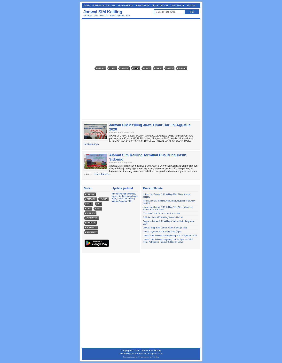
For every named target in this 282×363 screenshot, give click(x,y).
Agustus (91, 213)
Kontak (191, 5)
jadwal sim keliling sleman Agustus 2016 (123, 199)
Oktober (91, 223)
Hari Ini (100, 68)
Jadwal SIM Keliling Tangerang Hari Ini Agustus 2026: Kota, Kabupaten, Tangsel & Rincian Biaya (168, 240)
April (89, 204)
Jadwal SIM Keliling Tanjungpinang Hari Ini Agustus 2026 (170, 235)
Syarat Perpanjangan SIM (99, 5)
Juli (98, 208)
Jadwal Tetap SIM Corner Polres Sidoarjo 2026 (165, 227)
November (91, 227)
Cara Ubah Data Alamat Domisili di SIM (161, 213)
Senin (112, 68)
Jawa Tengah (160, 5)
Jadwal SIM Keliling (102, 11)
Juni (88, 208)
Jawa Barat (142, 5)
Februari (91, 199)
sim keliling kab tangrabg (123, 194)
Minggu (182, 68)
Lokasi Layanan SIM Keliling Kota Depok (162, 231)
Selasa (124, 68)
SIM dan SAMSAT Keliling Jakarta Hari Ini (163, 217)
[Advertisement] (141, 43)
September (92, 218)
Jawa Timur (177, 5)
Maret (104, 199)
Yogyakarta (125, 5)
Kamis (147, 68)
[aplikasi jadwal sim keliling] (97, 246)
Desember (91, 232)
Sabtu (170, 68)
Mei (99, 204)
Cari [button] (192, 12)
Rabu (136, 68)
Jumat (158, 68)
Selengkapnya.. (92, 144)
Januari (90, 194)
